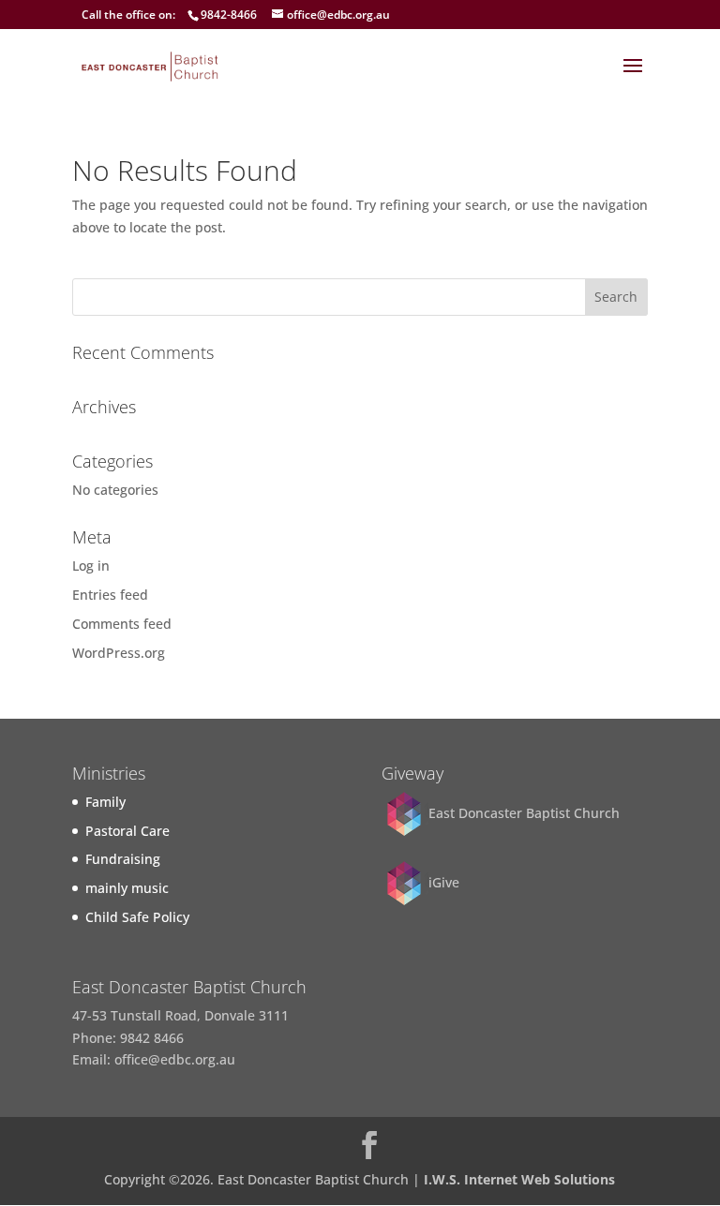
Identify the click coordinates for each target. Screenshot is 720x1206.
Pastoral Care (127, 831)
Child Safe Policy (137, 917)
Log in (91, 565)
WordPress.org (118, 653)
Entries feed (110, 594)
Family (105, 802)
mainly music (127, 888)
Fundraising (122, 859)
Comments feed (122, 624)
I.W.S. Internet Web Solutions (519, 1179)
